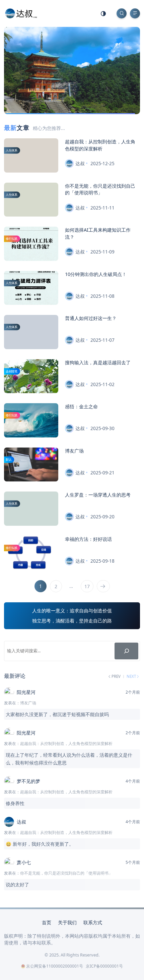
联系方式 (92, 922)
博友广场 (74, 451)
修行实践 (11, 239)
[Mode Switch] (103, 13)
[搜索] (126, 651)
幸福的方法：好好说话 (88, 539)
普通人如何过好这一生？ (91, 318)
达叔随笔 (11, 371)
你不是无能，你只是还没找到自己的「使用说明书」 (100, 189)
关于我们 (67, 922)
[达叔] (21, 13)
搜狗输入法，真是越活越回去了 (98, 362)
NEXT (131, 676)
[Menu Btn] (135, 13)
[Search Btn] (122, 13)
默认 (9, 460)
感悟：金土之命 (81, 406)
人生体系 (11, 150)
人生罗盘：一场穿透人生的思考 (98, 495)
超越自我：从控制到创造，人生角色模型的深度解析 (100, 144)
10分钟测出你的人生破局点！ (96, 274)
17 (87, 586)
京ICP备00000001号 (104, 966)
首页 (46, 922)
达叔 (80, 163)
